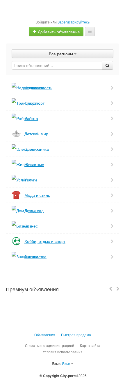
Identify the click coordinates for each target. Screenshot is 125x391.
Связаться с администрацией (49, 345)
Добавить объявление (58, 31)
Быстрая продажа (76, 334)
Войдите (42, 21)
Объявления (44, 334)
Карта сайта (90, 345)
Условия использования (63, 351)
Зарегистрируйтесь (74, 21)
